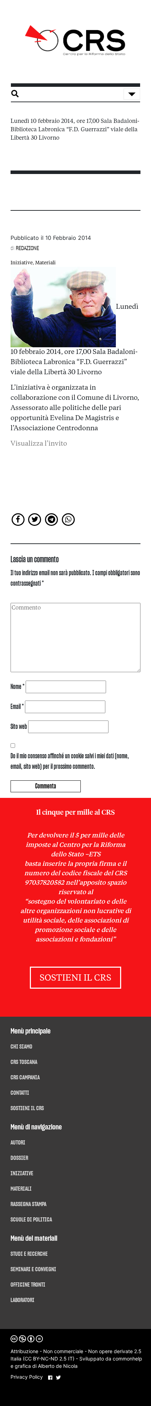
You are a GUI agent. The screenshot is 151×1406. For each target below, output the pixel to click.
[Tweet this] (34, 519)
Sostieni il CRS (75, 978)
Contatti (20, 1093)
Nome (18, 686)
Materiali (45, 262)
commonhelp (127, 1359)
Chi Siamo (21, 1047)
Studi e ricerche (29, 1254)
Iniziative (22, 262)
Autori (18, 1143)
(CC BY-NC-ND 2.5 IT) (48, 1359)
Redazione (27, 248)
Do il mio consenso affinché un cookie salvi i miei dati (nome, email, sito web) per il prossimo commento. (70, 761)
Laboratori (22, 1300)
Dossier (19, 1158)
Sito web (19, 726)
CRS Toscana (24, 1062)
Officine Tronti (28, 1285)
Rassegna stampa (28, 1204)
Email (17, 706)
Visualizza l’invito (39, 443)
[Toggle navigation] (132, 94)
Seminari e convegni (33, 1269)
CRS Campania (25, 1077)
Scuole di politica (31, 1220)
